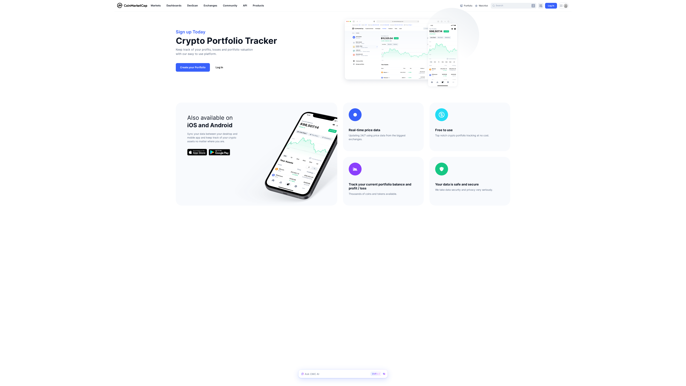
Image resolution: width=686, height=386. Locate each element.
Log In (219, 67)
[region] (304, 5)
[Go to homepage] (132, 5)
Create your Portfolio (193, 67)
